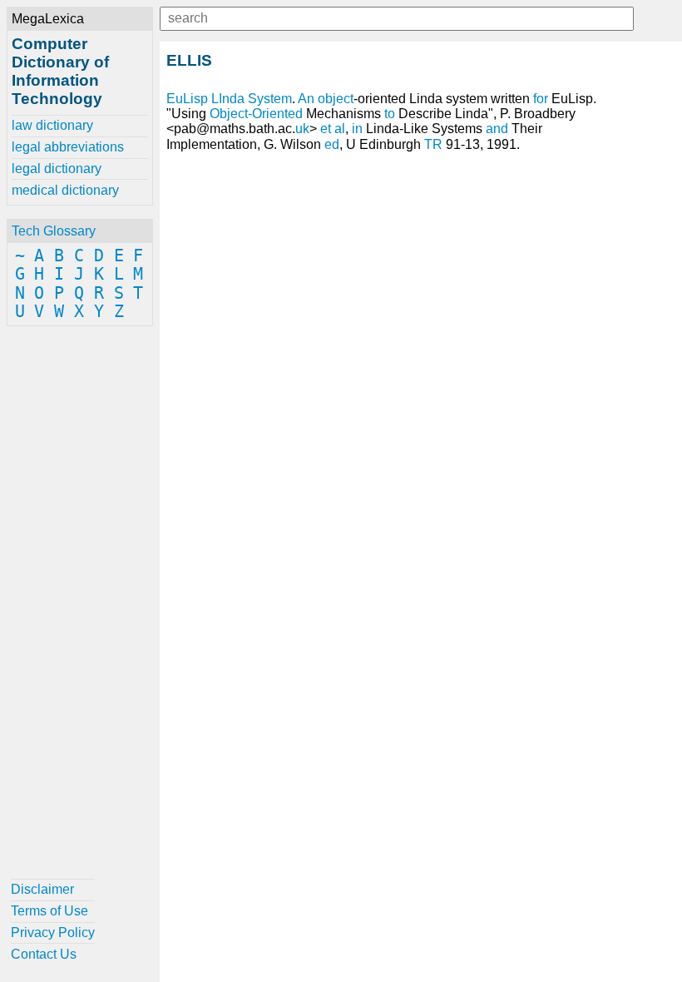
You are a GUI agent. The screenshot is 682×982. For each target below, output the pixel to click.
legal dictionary (56, 168)
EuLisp (187, 99)
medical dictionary (65, 190)
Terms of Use (49, 911)
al (339, 129)
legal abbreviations (68, 147)
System (270, 99)
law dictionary (52, 125)
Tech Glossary (54, 231)
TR (433, 144)
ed (331, 144)
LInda (228, 99)
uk (302, 129)
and (497, 129)
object (335, 99)
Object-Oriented (256, 114)
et (325, 129)
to (389, 114)
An (306, 99)
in (357, 129)
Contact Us (44, 954)
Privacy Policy (53, 932)
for (540, 99)
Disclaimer (42, 889)
